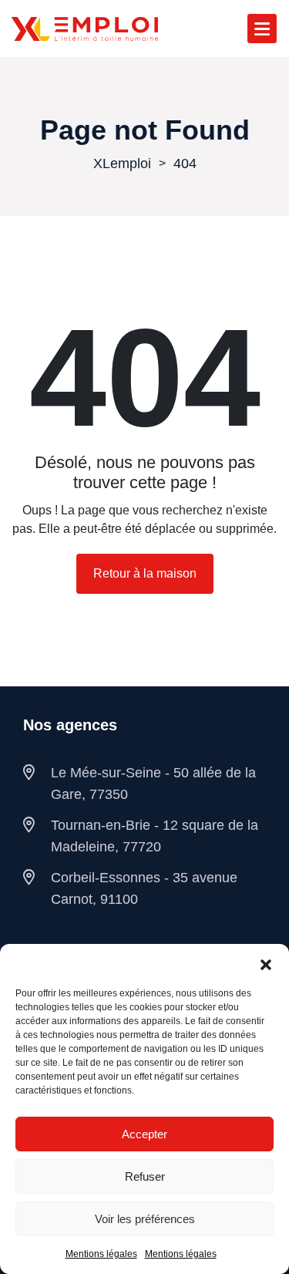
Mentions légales (101, 1254)
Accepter (144, 1134)
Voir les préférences (145, 1218)
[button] (266, 963)
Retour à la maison (145, 573)
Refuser (145, 1176)
